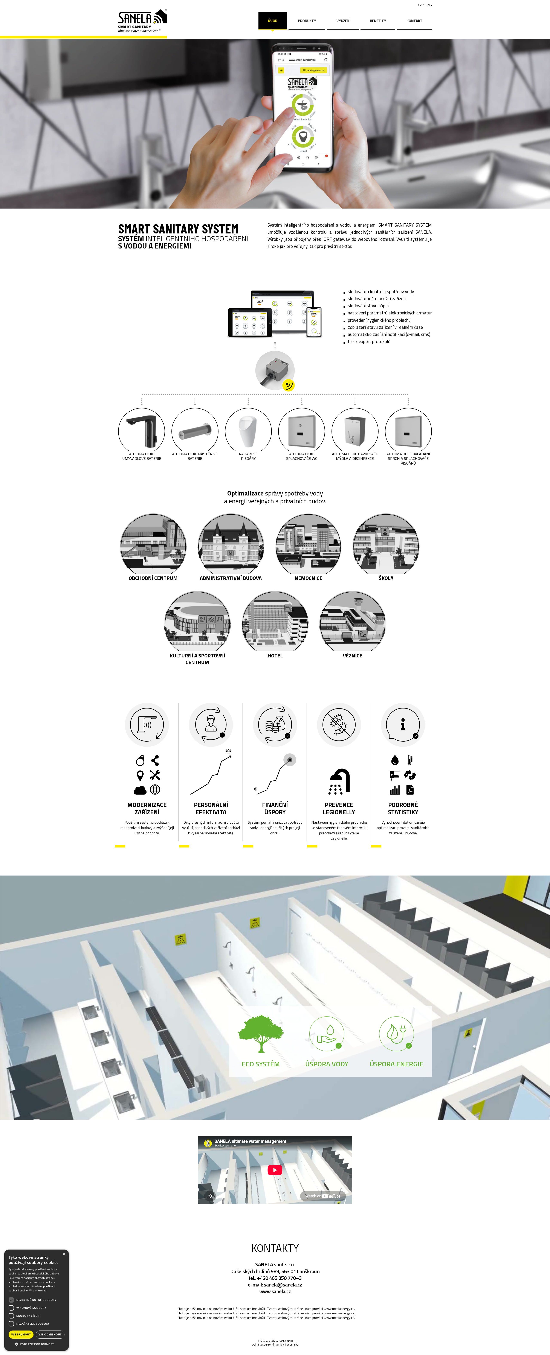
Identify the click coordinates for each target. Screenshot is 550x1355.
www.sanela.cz (275, 1291)
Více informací (38, 1290)
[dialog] (36, 1300)
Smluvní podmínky (287, 1344)
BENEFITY (378, 21)
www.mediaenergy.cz (339, 1308)
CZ (420, 5)
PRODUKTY (307, 21)
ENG (428, 5)
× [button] (64, 1254)
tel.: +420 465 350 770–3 (275, 1278)
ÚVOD (272, 21)
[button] (36, 1343)
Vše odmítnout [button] (49, 1334)
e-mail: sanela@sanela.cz (275, 1284)
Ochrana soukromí (263, 1344)
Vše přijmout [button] (21, 1334)
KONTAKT (414, 21)
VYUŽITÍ (342, 21)
